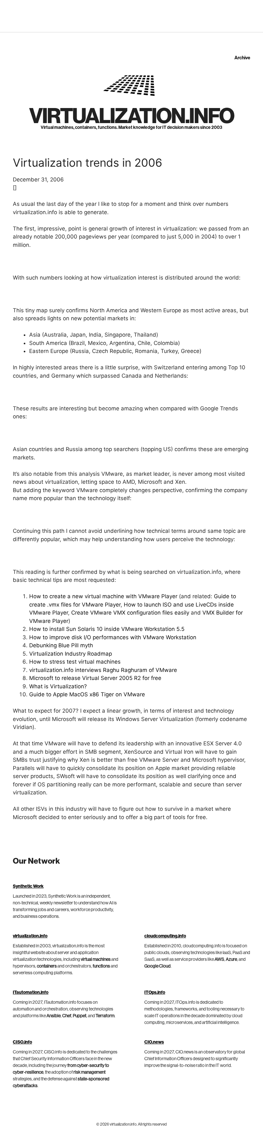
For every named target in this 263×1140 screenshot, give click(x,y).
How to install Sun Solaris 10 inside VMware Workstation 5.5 (106, 629)
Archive (242, 57)
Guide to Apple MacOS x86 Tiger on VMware (87, 694)
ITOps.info (154, 992)
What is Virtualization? (58, 686)
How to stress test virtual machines (75, 661)
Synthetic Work (28, 886)
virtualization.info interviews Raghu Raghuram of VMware (103, 670)
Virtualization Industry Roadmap (70, 653)
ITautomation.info (30, 992)
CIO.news (154, 1042)
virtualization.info (131, 116)
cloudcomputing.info (165, 936)
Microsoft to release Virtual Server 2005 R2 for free (95, 678)
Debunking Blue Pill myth (61, 645)
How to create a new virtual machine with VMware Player (103, 596)
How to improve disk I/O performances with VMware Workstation (112, 637)
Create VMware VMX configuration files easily (130, 612)
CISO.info (22, 1042)
